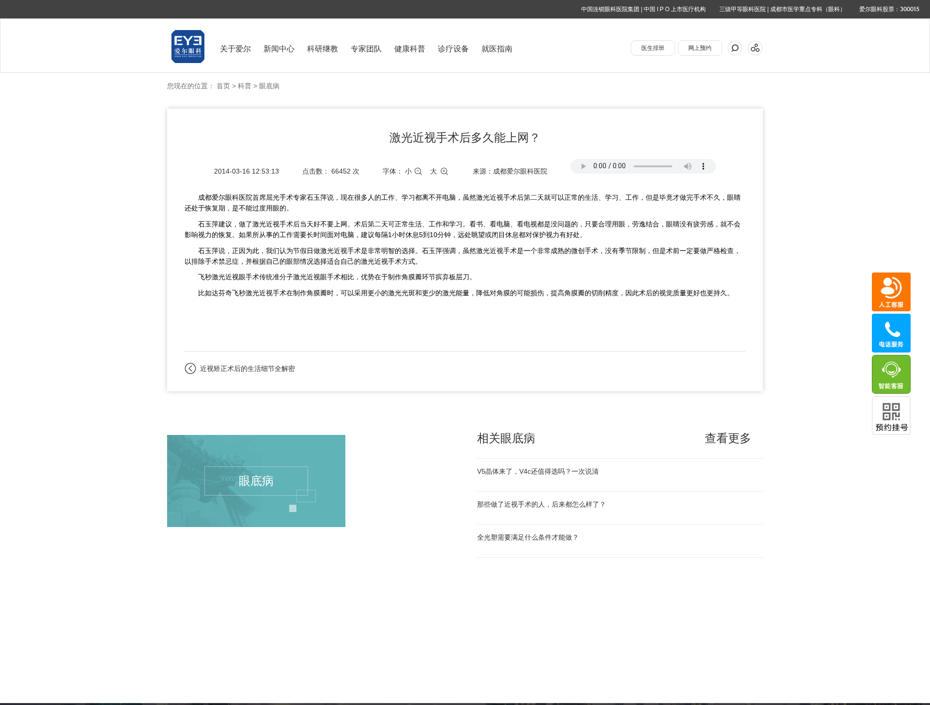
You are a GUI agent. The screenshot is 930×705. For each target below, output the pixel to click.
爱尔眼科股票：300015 (889, 9)
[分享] (755, 48)
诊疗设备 (453, 49)
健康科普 (409, 49)
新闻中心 (279, 49)
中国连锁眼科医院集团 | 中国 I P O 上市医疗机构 (643, 9)
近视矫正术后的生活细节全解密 (247, 368)
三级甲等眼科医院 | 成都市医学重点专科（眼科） (782, 9)
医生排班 (653, 48)
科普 (244, 86)
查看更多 (728, 438)
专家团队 (366, 49)
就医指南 (496, 49)
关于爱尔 (235, 49)
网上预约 (700, 48)
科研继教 (322, 49)
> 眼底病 (265, 86)
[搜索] (735, 48)
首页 (223, 86)
